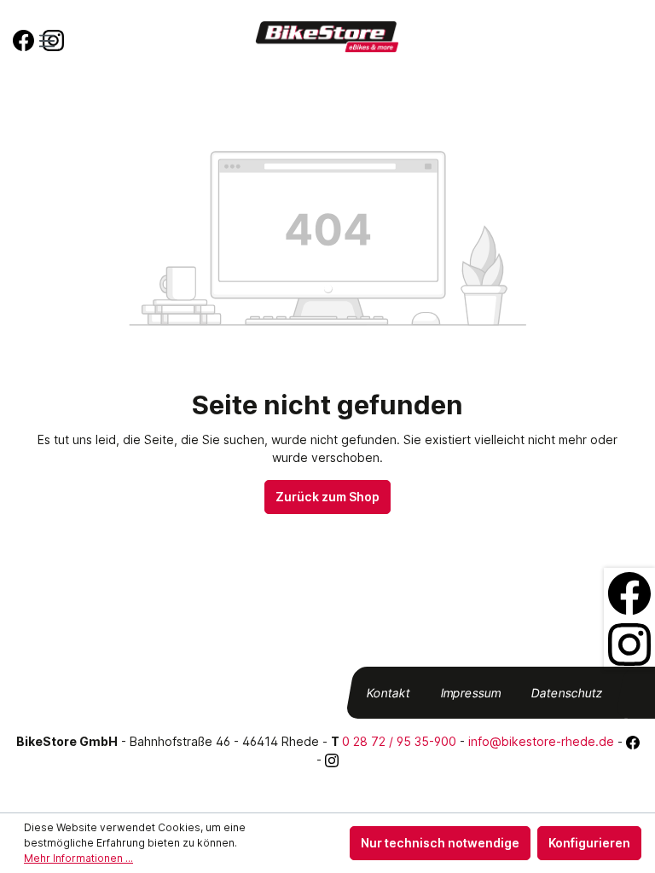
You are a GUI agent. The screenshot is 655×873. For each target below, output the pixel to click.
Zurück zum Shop (327, 496)
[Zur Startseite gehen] (327, 37)
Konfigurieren (589, 842)
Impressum (471, 692)
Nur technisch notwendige (440, 842)
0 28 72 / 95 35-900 (399, 741)
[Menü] (47, 41)
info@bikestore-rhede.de (541, 741)
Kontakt (389, 692)
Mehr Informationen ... (78, 858)
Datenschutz (567, 692)
